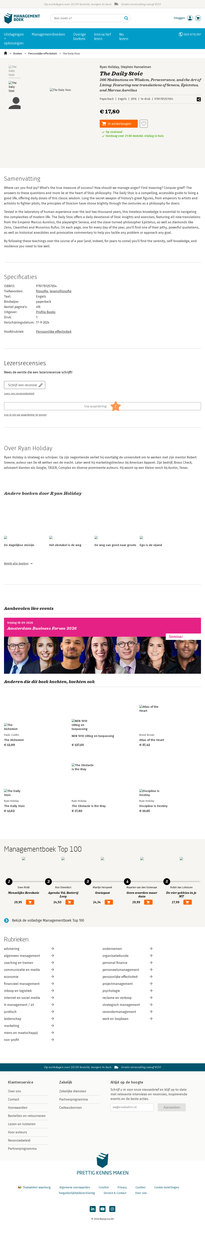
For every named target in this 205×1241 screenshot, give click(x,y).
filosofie (42, 291)
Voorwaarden (17, 1108)
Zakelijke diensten (72, 1091)
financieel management (22, 984)
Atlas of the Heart (151, 740)
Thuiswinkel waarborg (36, 1187)
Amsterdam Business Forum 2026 (42, 628)
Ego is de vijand (151, 545)
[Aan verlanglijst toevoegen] (144, 124)
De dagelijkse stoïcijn (19, 545)
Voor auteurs (17, 1132)
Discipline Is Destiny (153, 806)
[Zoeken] (126, 18)
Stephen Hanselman (136, 67)
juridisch (10, 1012)
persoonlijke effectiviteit (120, 977)
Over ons (14, 1091)
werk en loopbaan (115, 1019)
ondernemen (112, 949)
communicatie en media (22, 970)
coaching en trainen (18, 963)
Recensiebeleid (19, 1140)
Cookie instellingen (166, 1187)
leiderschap (12, 1019)
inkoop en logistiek (18, 991)
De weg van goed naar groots (115, 545)
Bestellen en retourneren (27, 1116)
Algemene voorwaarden (74, 1187)
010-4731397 (192, 34)
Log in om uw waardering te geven (25, 414)
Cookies (141, 1187)
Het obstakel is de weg (65, 545)
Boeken (17, 53)
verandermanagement (119, 1012)
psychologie (111, 991)
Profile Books (45, 312)
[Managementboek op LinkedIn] (93, 1209)
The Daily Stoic (71, 53)
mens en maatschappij (21, 1033)
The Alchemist (14, 740)
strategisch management (121, 1005)
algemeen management (22, 956)
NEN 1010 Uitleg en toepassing (93, 736)
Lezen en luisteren (22, 1124)
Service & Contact (115, 1193)
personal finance (114, 963)
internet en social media (22, 998)
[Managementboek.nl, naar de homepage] (22, 22)
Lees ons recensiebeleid (19, 393)
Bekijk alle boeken (16, 563)
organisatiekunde (115, 956)
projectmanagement (117, 984)
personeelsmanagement (120, 970)
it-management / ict (19, 1005)
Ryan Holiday (109, 67)
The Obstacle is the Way (89, 806)
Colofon (104, 1187)
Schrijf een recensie (22, 385)
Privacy (122, 1187)
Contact (13, 1099)
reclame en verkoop (117, 998)
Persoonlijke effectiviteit (42, 53)
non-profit (11, 1040)
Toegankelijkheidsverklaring (76, 1193)
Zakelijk (65, 1082)
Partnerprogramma (22, 1149)
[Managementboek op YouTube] (102, 1209)
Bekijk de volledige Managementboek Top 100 (48, 920)
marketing (11, 1026)
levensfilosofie (60, 291)
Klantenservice (20, 1082)
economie (11, 977)
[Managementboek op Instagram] (112, 1209)
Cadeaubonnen (70, 1108)
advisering (11, 949)
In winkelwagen (119, 123)
